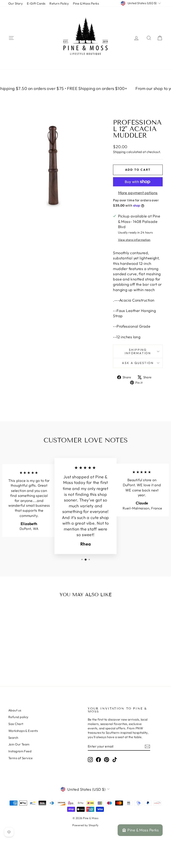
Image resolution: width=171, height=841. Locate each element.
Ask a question (137, 363)
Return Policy (59, 3)
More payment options (138, 192)
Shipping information (138, 351)
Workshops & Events (23, 731)
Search (13, 738)
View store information (134, 240)
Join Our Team (19, 744)
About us (14, 710)
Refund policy (18, 717)
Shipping (119, 152)
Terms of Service (20, 758)
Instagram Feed (19, 751)
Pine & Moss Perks (86, 3)
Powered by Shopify (85, 825)
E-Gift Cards (36, 3)
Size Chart (15, 724)
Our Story (15, 3)
